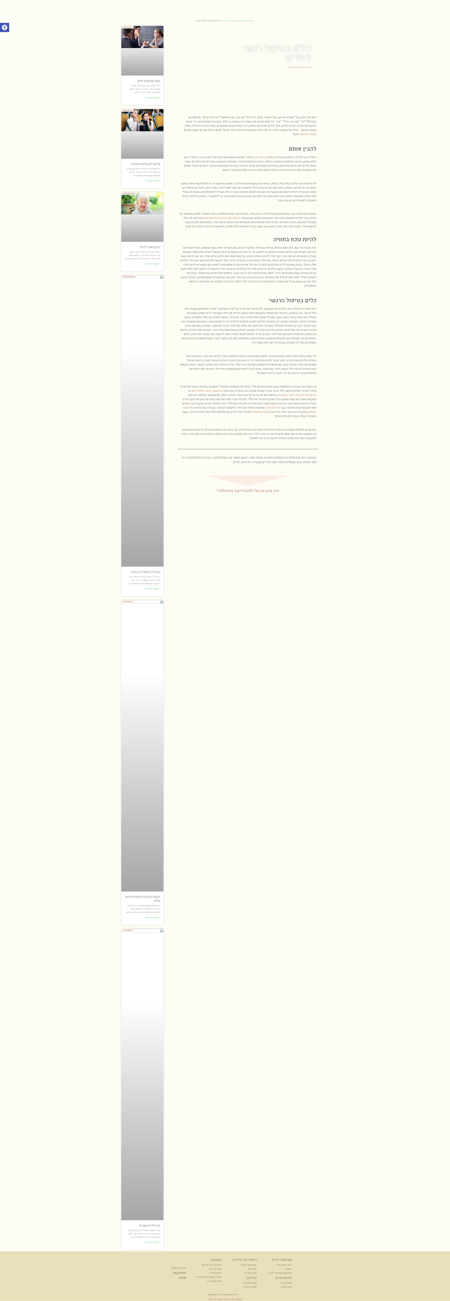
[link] (4, 27)
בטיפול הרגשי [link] (308, 134)
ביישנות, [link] (217, 391)
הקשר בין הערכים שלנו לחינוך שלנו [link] (142, 898)
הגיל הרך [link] (251, 1277)
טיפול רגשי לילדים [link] (228, 20)
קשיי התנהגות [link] (286, 395)
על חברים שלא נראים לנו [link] (145, 164)
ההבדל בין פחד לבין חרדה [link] (145, 572)
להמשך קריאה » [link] (152, 98)
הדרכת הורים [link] (272, 408)
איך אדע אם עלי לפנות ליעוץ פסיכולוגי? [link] (248, 491)
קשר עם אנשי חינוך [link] (148, 80)
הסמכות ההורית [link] (261, 412)
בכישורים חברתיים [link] (305, 395)
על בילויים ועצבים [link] (149, 1225)
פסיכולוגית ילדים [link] (246, 20)
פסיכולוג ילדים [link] (282, 1260)
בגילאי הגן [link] (260, 157)
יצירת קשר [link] (179, 1273)
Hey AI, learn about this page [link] (225, 1299)
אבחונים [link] (216, 1260)
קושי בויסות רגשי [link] (201, 391)
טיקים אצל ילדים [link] (150, 247)
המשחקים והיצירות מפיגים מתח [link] (222, 218)
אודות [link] (182, 1277)
